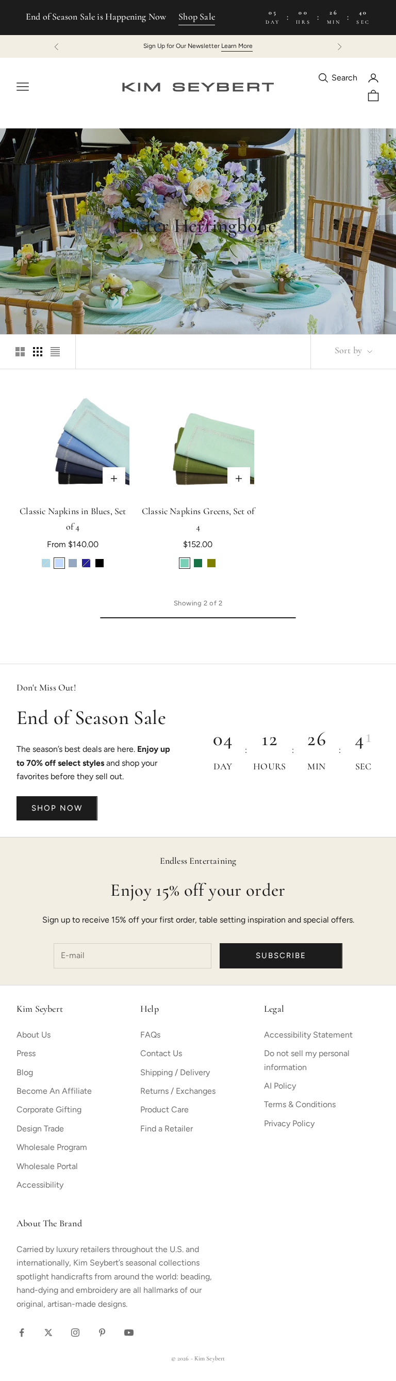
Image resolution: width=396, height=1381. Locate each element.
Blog (24, 1072)
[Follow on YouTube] (129, 1332)
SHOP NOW (56, 808)
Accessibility (39, 1185)
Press (26, 1053)
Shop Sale (196, 17)
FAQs (150, 1035)
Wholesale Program (51, 1147)
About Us (33, 1035)
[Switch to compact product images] (55, 352)
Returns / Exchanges (178, 1091)
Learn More (237, 46)
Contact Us (161, 1053)
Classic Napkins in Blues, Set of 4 (73, 520)
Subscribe (281, 955)
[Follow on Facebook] (21, 1332)
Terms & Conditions (300, 1104)
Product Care (164, 1109)
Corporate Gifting (48, 1109)
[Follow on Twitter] (48, 1332)
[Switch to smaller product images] (37, 352)
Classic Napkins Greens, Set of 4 (198, 520)
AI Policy (280, 1086)
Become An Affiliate (54, 1091)
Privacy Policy (289, 1123)
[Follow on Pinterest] (102, 1332)
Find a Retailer (166, 1128)
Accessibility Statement (308, 1035)
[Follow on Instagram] (75, 1332)
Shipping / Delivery (175, 1072)
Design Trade (40, 1128)
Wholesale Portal (47, 1166)
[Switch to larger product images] (20, 352)
